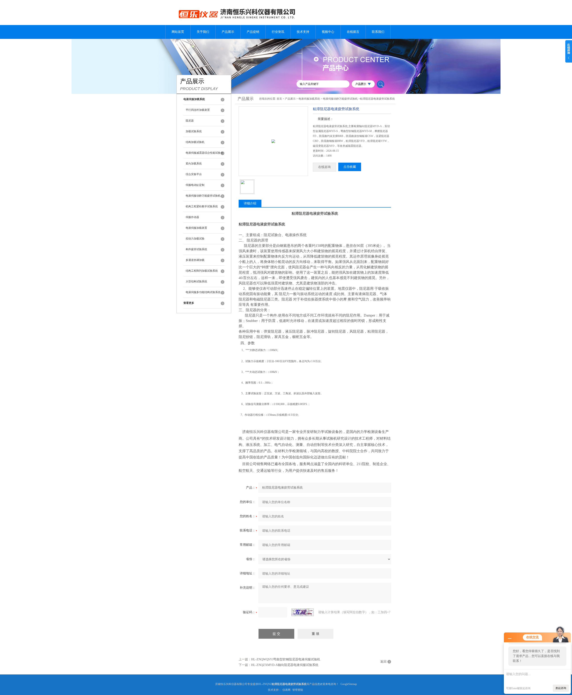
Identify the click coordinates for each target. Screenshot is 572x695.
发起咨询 (560, 688)
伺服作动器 (192, 217)
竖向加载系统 (194, 163)
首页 (279, 98)
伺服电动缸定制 (195, 185)
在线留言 (353, 32)
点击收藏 (349, 166)
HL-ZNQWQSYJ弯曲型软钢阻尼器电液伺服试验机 (285, 659)
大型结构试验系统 (196, 281)
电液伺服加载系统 (309, 98)
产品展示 (228, 32)
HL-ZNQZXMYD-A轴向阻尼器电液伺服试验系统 (284, 665)
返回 (383, 661)
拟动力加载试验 (195, 238)
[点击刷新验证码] (302, 612)
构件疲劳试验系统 (196, 249)
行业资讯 (278, 32)
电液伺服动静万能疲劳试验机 (203, 195)
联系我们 (378, 32)
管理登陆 (297, 689)
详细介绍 (250, 203)
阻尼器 (190, 120)
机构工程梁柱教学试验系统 (202, 206)
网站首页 (178, 32)
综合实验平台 (194, 174)
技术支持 (303, 32)
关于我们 (203, 32)
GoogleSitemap (349, 684)
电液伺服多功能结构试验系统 (203, 292)
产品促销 (253, 32)
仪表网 (286, 689)
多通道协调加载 (195, 260)
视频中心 (328, 32)
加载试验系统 (194, 131)
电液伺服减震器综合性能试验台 (204, 152)
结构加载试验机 (195, 142)
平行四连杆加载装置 (198, 109)
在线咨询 (324, 167)
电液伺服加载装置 (196, 227)
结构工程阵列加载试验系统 (202, 270)
